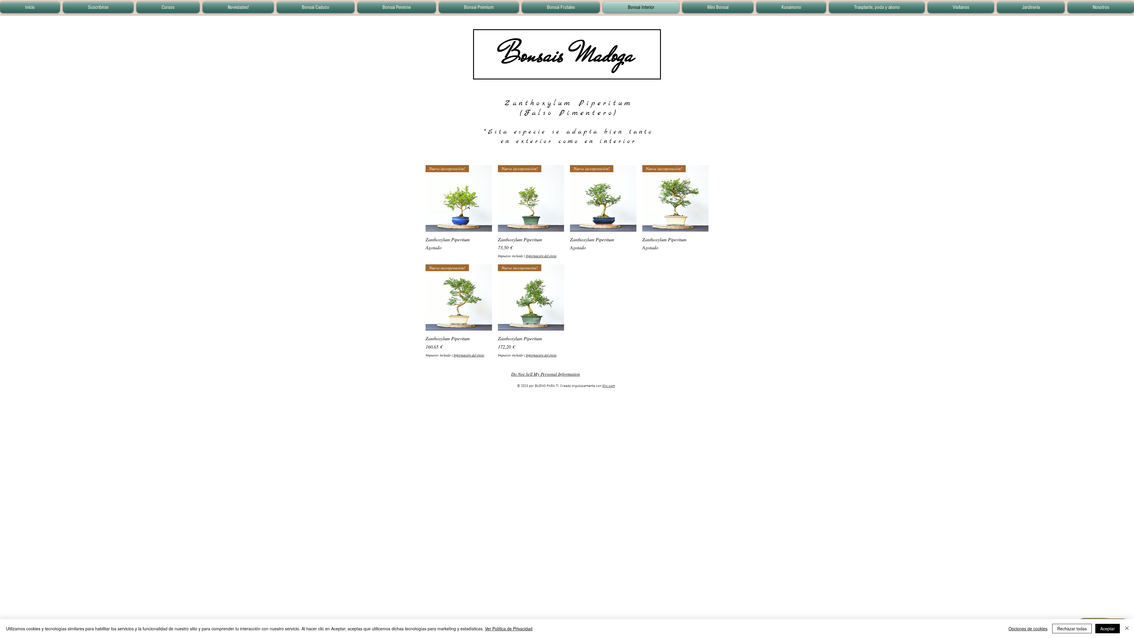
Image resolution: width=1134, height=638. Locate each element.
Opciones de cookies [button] (1027, 629)
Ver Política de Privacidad (508, 629)
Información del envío (541, 255)
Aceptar (1107, 629)
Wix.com (608, 386)
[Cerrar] (1126, 628)
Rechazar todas (1072, 629)
